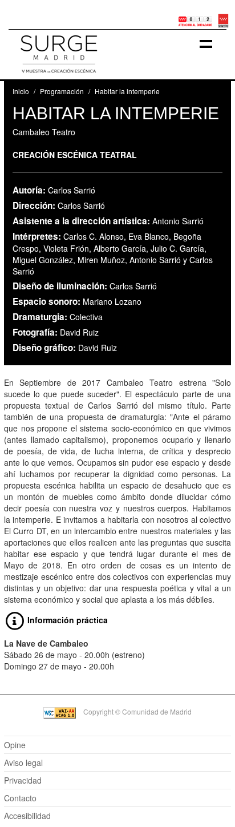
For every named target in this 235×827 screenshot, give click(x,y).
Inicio (21, 91)
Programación (62, 91)
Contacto (20, 798)
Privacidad (23, 780)
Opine (15, 745)
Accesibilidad (27, 815)
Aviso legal (23, 762)
